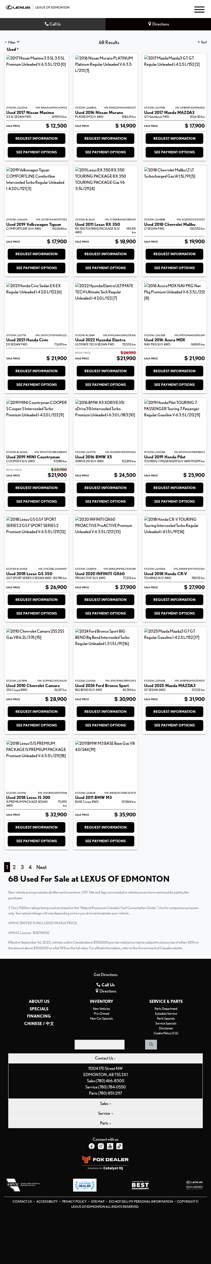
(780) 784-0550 (112, 1087)
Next (41, 867)
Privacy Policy (74, 1201)
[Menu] (199, 10)
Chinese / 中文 (39, 1023)
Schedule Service (166, 1013)
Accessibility (47, 1201)
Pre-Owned (101, 1013)
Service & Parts (166, 1001)
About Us (39, 1001)
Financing (39, 1016)
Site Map (98, 1201)
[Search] (151, 1045)
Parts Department (166, 1009)
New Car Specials (101, 1018)
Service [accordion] (104, 1113)
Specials (39, 1009)
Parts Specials (166, 1018)
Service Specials (166, 1023)
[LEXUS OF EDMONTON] (37, 6)
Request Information (36, 138)
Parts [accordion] (104, 1123)
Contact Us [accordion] (104, 1058)
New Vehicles (101, 1009)
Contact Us (22, 1201)
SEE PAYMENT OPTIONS (36, 152)
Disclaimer (166, 1028)
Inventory (101, 1001)
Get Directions (106, 974)
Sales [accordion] (104, 1103)
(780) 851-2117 (110, 1093)
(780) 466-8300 (110, 1080)
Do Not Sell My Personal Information (141, 1201)
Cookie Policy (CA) (166, 1033)
